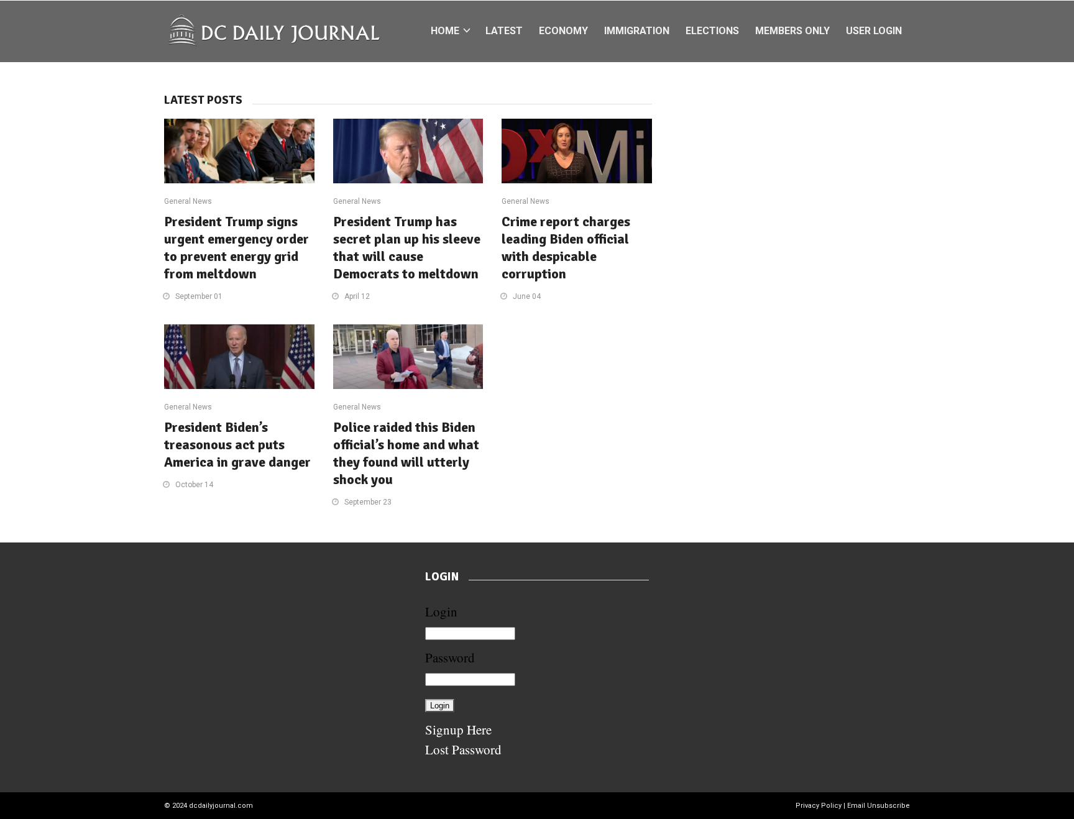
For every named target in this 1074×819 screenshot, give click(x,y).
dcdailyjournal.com (221, 806)
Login (441, 611)
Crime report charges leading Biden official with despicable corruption (566, 247)
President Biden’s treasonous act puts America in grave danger (237, 444)
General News (188, 201)
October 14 (194, 484)
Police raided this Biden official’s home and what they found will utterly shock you (406, 453)
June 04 (527, 296)
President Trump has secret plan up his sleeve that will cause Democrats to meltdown (406, 247)
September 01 (199, 296)
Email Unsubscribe (878, 806)
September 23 (368, 502)
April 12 (357, 296)
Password (450, 657)
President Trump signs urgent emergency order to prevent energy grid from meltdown (236, 247)
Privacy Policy (819, 806)
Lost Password (463, 749)
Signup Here (458, 729)
